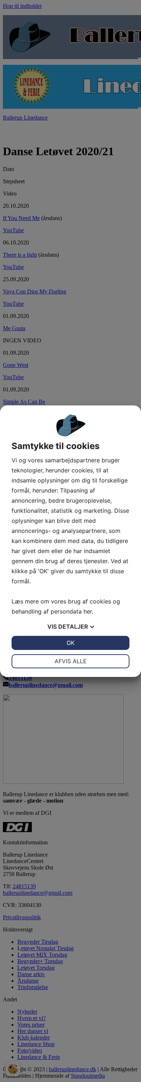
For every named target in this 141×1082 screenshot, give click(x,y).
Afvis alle (71, 661)
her (88, 611)
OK (70, 642)
